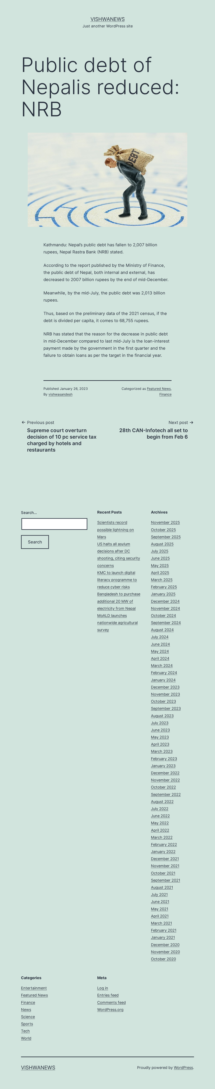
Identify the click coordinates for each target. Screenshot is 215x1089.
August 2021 (162, 887)
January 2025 (163, 594)
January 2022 (163, 851)
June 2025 (160, 558)
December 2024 (165, 601)
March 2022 (162, 837)
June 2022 (160, 816)
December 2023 (165, 687)
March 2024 (162, 665)
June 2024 (160, 644)
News (26, 1009)
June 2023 (160, 730)
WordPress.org (110, 1009)
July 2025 (159, 551)
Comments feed (111, 1002)
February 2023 (164, 758)
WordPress (183, 1067)
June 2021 (160, 901)
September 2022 (166, 794)
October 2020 (163, 959)
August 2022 (162, 801)
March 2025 (162, 580)
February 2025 (164, 587)
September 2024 (166, 622)
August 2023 (162, 716)
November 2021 (165, 866)
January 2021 (163, 937)
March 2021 (161, 923)
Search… (29, 512)
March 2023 (162, 751)
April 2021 (160, 916)
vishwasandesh (60, 394)
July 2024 (160, 637)
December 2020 (165, 945)
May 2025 (160, 565)
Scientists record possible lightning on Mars (115, 529)
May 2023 (160, 737)
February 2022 (164, 844)
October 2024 (163, 615)
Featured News (159, 389)
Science (28, 1017)
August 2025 (162, 544)
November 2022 (165, 780)
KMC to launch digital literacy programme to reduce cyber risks (117, 579)
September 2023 (166, 708)
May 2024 (160, 651)
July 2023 (159, 723)
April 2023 (160, 744)
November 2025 (165, 522)
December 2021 (165, 859)
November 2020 (165, 952)
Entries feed (108, 995)
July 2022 (159, 808)
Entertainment (34, 988)
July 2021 (159, 894)
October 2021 (163, 873)
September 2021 (165, 880)
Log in (102, 988)
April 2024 (160, 658)
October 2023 (163, 701)
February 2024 (164, 672)
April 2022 (160, 830)
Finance (165, 394)
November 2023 (165, 694)
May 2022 (160, 823)
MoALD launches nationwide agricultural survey (117, 622)
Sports (27, 1024)
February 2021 (163, 930)
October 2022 (163, 787)
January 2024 (163, 680)
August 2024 (162, 630)
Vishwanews (107, 19)
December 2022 (165, 773)
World (26, 1038)
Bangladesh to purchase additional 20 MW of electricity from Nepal (118, 601)
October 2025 (163, 530)
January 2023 (163, 766)
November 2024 (165, 608)
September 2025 (166, 537)
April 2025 (160, 572)
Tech (25, 1031)
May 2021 (159, 909)
